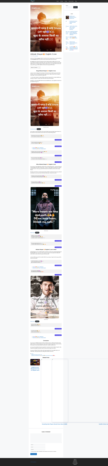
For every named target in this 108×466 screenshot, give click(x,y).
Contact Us (75, 460)
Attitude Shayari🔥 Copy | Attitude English (39, 148)
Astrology (61, 1)
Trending (66, 1)
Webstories (75, 464)
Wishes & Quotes (71, 1)
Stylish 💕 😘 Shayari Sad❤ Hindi (38, 147)
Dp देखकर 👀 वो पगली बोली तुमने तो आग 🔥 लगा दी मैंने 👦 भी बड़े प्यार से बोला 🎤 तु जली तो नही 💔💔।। (43, 355)
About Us (75, 459)
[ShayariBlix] (32, 1)
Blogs (76, 1)
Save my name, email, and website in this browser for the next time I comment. (43, 451)
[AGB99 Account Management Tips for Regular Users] (35, 364)
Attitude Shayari (32, 232)
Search (67, 5)
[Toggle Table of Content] (39, 67)
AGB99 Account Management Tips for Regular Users (35, 369)
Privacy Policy (75, 461)
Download (37, 232)
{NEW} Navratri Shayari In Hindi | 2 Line (36, 354)
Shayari (58, 1)
